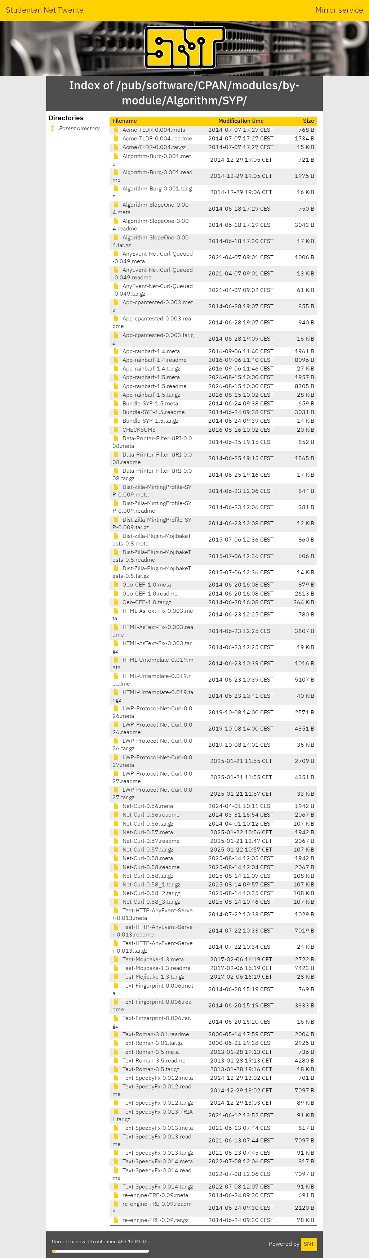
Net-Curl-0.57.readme (150, 841)
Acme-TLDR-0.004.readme (156, 139)
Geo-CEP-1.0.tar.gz (146, 603)
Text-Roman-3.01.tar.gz (152, 1043)
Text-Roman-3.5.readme (153, 1061)
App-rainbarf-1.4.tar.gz (150, 369)
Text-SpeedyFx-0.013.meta (157, 1128)
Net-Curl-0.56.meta (147, 806)
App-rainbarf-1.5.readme (154, 387)
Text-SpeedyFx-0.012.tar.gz (157, 1103)
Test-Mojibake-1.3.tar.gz (152, 977)
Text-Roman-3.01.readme (155, 1035)
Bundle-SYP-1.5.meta (149, 404)
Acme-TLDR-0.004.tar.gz (153, 147)
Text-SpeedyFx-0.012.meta (157, 1078)
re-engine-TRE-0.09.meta (154, 1196)
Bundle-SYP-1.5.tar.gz (149, 421)
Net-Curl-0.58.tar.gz (147, 876)
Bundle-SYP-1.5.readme (153, 412)
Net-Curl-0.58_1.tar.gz (150, 885)
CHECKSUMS (138, 430)
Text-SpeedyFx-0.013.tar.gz (157, 1153)
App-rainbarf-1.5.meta (150, 378)
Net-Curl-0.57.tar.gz (147, 850)
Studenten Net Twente (45, 10)
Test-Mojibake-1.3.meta (152, 960)
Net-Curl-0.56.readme (150, 815)
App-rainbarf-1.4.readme (154, 360)
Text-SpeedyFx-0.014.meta (157, 1162)
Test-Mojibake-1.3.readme (156, 968)
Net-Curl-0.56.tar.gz (147, 824)
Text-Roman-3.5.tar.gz (150, 1070)
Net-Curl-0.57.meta (147, 833)
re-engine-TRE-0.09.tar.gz (154, 1220)
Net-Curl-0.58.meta (147, 859)
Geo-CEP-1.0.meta (146, 585)
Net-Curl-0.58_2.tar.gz (150, 894)
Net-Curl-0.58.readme (150, 868)
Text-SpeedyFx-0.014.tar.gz (157, 1187)
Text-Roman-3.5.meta (150, 1052)
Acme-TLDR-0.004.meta (153, 130)
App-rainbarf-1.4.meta (150, 352)
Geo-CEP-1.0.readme (149, 594)
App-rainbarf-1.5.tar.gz (150, 395)
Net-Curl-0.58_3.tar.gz (150, 902)
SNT (309, 1244)
